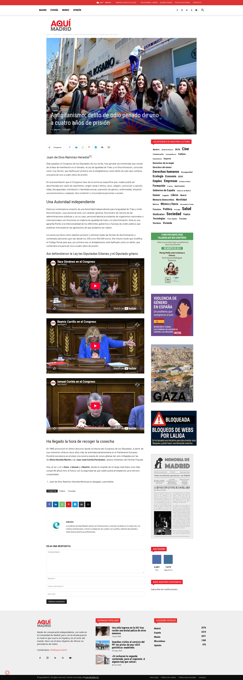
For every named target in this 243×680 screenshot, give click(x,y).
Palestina (157, 209)
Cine (185, 149)
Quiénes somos (166, 2)
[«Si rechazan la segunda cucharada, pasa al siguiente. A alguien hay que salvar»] (103, 660)
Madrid (43, 10)
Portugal (177, 210)
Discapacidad (187, 172)
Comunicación (158, 154)
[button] (202, 10)
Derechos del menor (162, 167)
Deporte (167, 158)
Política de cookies (168, 677)
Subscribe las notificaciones (164, 589)
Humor (156, 195)
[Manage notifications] (7, 672)
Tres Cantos (172, 219)
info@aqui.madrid (58, 649)
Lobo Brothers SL (92, 677)
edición (57, 130)
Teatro (186, 214)
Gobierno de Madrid (184, 191)
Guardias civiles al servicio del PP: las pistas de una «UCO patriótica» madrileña (128, 644)
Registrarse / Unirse (149, 2)
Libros (174, 195)
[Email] (108, 147)
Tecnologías (159, 218)
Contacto (197, 2)
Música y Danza (169, 204)
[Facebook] (177, 10)
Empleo (157, 181)
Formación (159, 185)
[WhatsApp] (83, 147)
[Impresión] (102, 147)
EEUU (180, 176)
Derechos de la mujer (163, 163)
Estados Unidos (184, 181)
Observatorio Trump (187, 204)
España (54, 10)
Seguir (168, 556)
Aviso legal (154, 677)
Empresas (170, 181)
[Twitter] (191, 10)
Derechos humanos (166, 171)
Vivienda (167, 223)
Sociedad (71, 491)
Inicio (48, 34)
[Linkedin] (76, 147)
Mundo (65, 10)
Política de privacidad (187, 677)
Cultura (181, 154)
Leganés (165, 195)
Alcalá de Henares (167, 150)
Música (156, 204)
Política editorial (182, 2)
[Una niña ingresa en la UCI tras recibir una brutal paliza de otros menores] (103, 631)
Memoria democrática (163, 199)
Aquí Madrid (159, 549)
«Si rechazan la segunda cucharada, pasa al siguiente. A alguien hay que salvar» (128, 659)
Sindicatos (159, 214)
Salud (186, 208)
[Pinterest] (89, 147)
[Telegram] (95, 147)
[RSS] (187, 10)
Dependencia (157, 159)
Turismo (183, 218)
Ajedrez (156, 149)
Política (62, 491)
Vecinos (157, 223)
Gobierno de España (164, 190)
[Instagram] (182, 10)
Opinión (77, 10)
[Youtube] (196, 10)
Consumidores (171, 154)
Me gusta (156, 556)
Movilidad (181, 199)
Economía (170, 176)
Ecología (158, 176)
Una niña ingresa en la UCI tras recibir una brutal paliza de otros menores (129, 630)
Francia (170, 186)
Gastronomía (179, 186)
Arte (177, 149)
